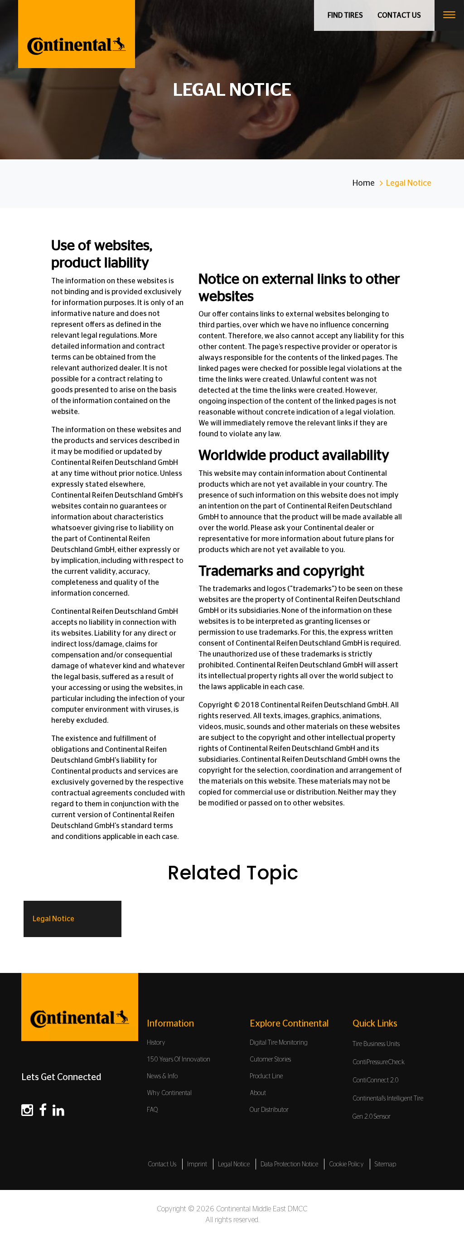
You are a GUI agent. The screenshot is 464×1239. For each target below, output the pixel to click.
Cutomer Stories (270, 1059)
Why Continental (169, 1093)
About (258, 1093)
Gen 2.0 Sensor (372, 1117)
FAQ (152, 1110)
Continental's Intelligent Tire (388, 1099)
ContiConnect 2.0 (375, 1080)
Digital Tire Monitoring (279, 1043)
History (156, 1043)
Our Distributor (269, 1110)
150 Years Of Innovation (178, 1059)
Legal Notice (53, 919)
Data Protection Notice (289, 1164)
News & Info (162, 1076)
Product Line (266, 1076)
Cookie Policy (346, 1164)
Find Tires (345, 15)
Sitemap (385, 1164)
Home (364, 183)
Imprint (197, 1164)
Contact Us (162, 1164)
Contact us (399, 15)
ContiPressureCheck (379, 1062)
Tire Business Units (376, 1044)
